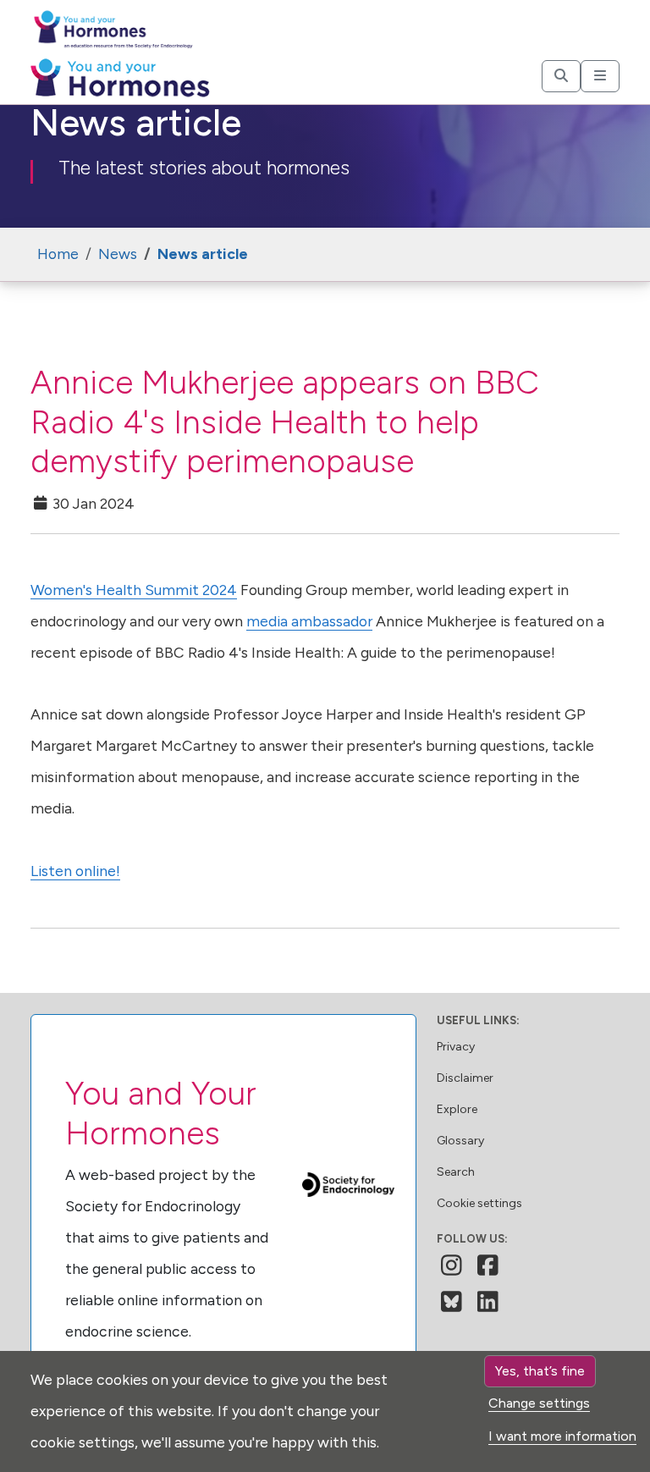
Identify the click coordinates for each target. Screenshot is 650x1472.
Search (456, 1172)
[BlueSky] (451, 1301)
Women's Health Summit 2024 (133, 589)
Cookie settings (479, 1203)
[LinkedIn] (488, 1301)
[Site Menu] (600, 76)
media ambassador (309, 621)
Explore (457, 1109)
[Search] (561, 76)
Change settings (539, 1403)
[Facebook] (488, 1265)
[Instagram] (451, 1265)
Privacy (456, 1046)
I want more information (562, 1436)
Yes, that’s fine (540, 1371)
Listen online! (75, 870)
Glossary (460, 1140)
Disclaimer (465, 1078)
